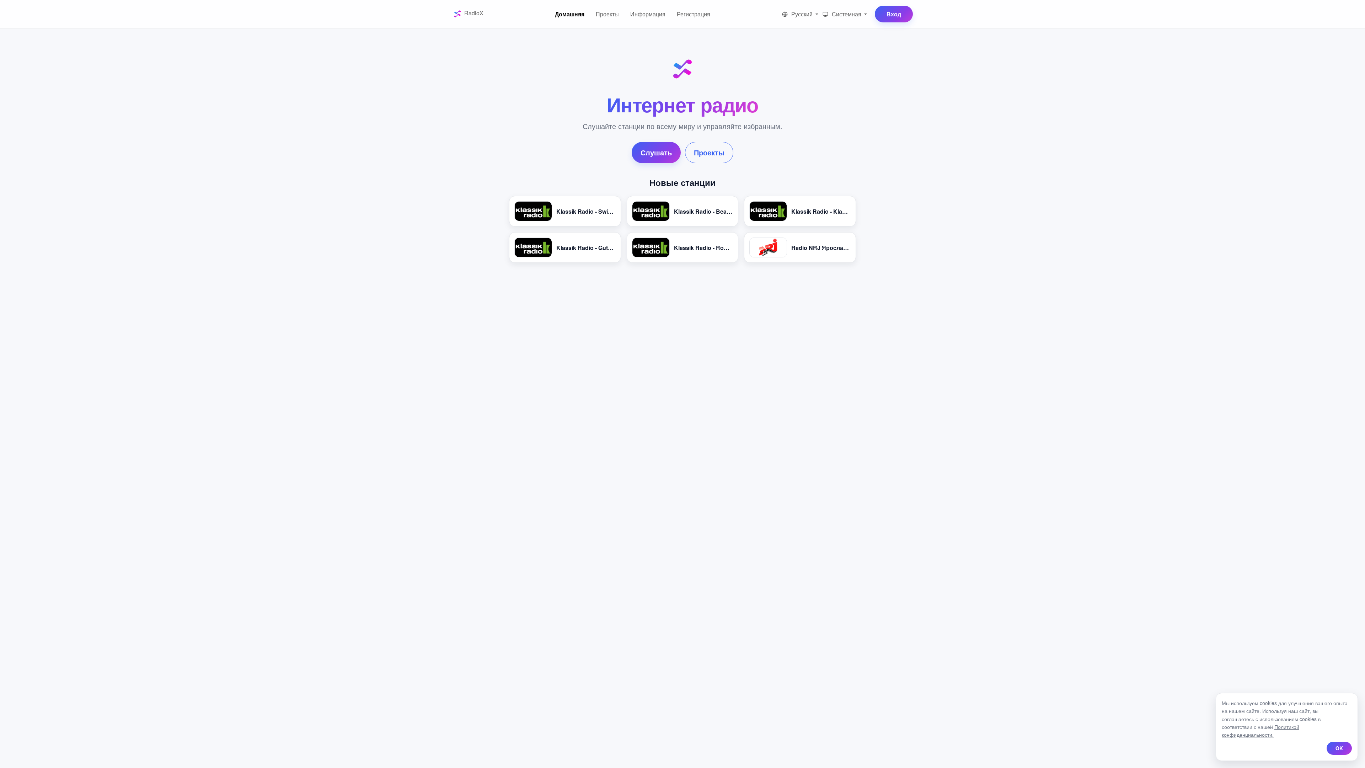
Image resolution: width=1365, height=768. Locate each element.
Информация (647, 14)
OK (1339, 748)
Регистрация (693, 14)
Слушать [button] (656, 152)
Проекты (607, 14)
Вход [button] (894, 14)
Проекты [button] (709, 152)
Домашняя (569, 14)
